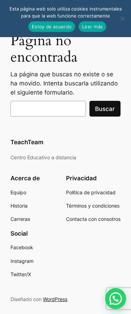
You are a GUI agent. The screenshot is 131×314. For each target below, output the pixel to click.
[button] (115, 298)
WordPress (55, 299)
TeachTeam (26, 142)
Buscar (105, 108)
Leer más (92, 26)
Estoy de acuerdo (52, 26)
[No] (122, 18)
